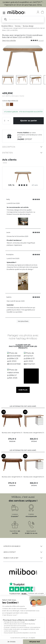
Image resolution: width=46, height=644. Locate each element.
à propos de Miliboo (12, 546)
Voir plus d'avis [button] (23, 321)
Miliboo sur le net (11, 558)
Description (8, 147)
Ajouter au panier (28, 121)
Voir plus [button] (22, 390)
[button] (14, 359)
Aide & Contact (10, 552)
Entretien (7, 153)
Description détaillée (9, 40)
